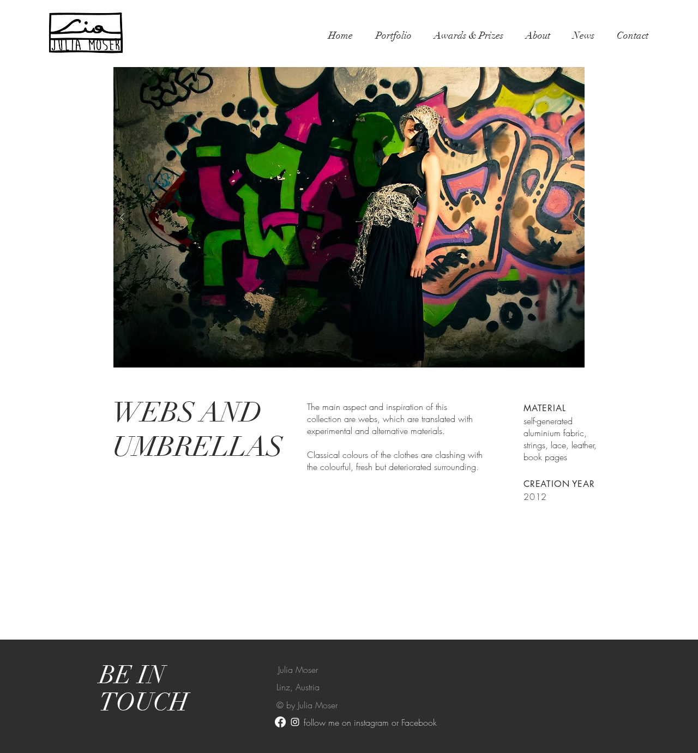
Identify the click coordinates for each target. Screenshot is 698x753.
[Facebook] (280, 721)
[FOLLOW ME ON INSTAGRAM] (295, 721)
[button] (349, 217)
